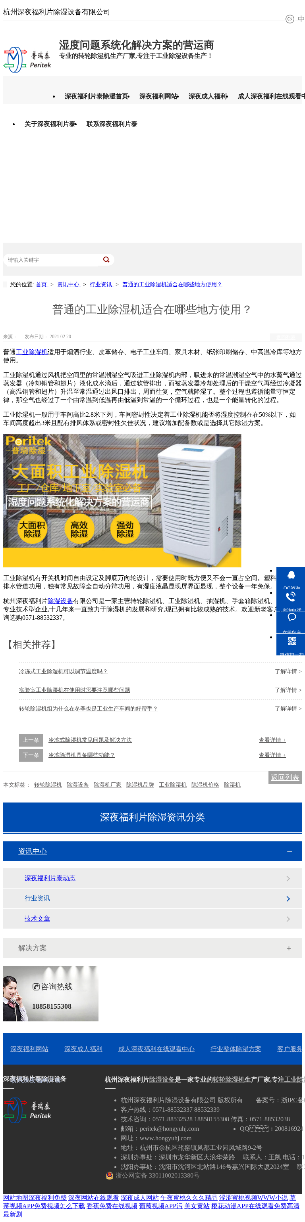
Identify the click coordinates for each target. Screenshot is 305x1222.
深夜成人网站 (140, 1197)
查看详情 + (272, 740)
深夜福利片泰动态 (50, 878)
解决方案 (32, 948)
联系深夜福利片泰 (112, 124)
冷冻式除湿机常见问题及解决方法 (90, 740)
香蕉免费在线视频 (112, 1206)
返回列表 (285, 337)
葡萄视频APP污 (161, 1206)
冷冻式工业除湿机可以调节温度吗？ (63, 671)
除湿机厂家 (108, 785)
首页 (42, 284)
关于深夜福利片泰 (50, 124)
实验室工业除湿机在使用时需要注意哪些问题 (74, 690)
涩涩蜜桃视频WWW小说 (253, 1197)
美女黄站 (197, 1206)
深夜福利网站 (158, 96)
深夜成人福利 (208, 96)
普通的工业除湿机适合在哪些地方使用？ (172, 284)
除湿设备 (60, 601)
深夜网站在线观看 (93, 1197)
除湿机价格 (205, 785)
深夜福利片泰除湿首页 (96, 96)
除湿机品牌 (140, 785)
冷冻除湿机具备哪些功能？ (81, 755)
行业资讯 (102, 284)
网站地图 (16, 1197)
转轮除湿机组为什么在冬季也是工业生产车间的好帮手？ (88, 709)
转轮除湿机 (48, 785)
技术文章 (37, 918)
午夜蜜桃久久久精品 (189, 1197)
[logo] (27, 70)
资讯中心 (69, 284)
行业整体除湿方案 (235, 1049)
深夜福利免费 (48, 1197)
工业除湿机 (32, 352)
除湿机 (232, 785)
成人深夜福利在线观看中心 (156, 1049)
